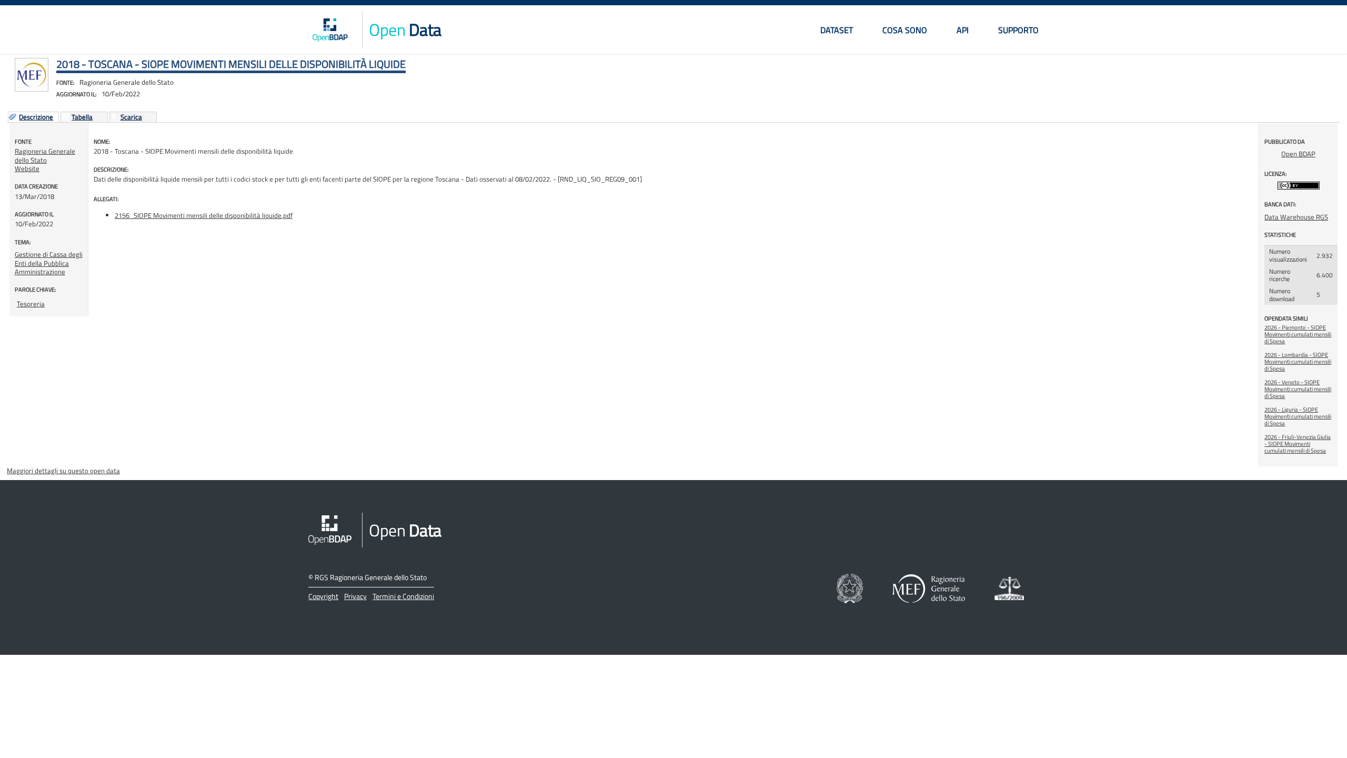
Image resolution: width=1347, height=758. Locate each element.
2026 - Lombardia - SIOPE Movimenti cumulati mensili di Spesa (1297, 362)
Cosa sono (904, 30)
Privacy (355, 596)
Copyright (323, 596)
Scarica (131, 117)
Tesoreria (31, 303)
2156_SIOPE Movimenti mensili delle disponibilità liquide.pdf (204, 215)
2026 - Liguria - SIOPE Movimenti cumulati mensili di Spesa (1297, 416)
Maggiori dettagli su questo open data (63, 470)
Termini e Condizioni (403, 596)
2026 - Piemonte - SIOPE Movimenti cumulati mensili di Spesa (1297, 334)
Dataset (836, 30)
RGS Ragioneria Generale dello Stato (371, 577)
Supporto (1018, 30)
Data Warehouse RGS (1296, 217)
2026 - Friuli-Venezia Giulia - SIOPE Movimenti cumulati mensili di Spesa (1297, 444)
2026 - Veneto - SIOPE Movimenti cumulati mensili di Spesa (1297, 389)
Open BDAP (1298, 153)
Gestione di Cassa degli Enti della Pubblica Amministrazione (49, 263)
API (963, 30)
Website (27, 168)
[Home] (329, 29)
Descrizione (36, 117)
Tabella (82, 117)
